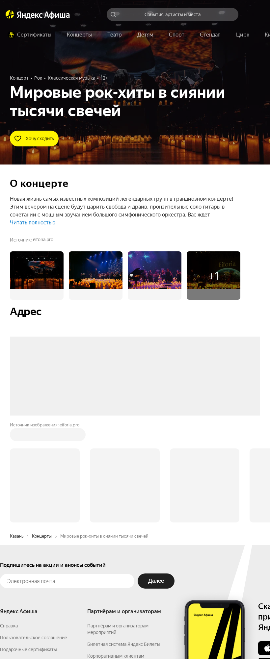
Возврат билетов (18, 561)
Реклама (127, 639)
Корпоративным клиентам (115, 556)
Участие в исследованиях (27, 573)
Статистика (97, 639)
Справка (9, 526)
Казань (16, 436)
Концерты (42, 436)
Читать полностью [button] (32, 222)
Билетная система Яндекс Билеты (123, 544)
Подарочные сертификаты (28, 549)
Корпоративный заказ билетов (120, 568)
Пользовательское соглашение (33, 538)
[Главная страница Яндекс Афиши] (10, 14)
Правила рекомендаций (25, 585)
